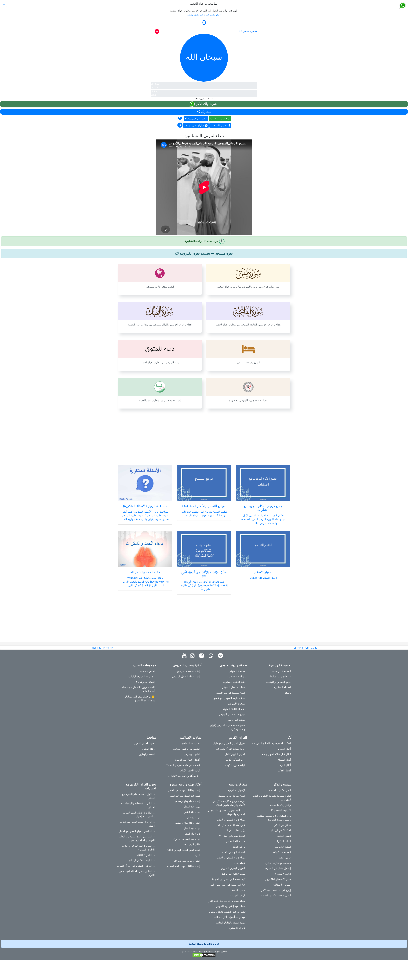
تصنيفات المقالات (191, 743)
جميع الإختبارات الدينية (233, 873)
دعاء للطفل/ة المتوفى (233, 709)
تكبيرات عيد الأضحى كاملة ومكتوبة (226, 911)
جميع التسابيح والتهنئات (278, 681)
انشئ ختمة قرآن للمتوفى (232, 714)
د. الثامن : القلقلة (145, 855)
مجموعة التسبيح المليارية (141, 676)
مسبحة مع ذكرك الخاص (278, 863)
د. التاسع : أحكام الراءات (142, 860)
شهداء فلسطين (237, 928)
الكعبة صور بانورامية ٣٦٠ (232, 835)
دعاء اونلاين (148, 748)
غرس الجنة (285, 857)
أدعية (197, 855)
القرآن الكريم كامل (235, 754)
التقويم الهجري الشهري (233, 868)
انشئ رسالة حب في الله (187, 860)
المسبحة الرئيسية (281, 671)
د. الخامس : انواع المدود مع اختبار (137, 831)
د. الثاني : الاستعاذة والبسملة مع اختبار (138, 805)
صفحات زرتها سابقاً (280, 676)
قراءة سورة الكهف (235, 765)
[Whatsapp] (212, 655)
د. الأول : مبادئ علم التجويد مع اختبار (138, 795)
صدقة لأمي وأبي (236, 719)
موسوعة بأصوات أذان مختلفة (229, 917)
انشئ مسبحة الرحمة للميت (230, 692)
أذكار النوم (285, 765)
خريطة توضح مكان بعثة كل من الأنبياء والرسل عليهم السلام (228, 803)
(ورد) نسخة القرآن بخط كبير (230, 748)
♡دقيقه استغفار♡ (281, 810)
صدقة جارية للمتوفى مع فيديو (229, 698)
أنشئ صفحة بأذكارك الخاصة (276, 895)
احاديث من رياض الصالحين (186, 748)
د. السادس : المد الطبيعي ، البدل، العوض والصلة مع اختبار (137, 838)
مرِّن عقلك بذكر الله (234, 830)
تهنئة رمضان (193, 817)
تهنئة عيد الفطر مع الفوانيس (185, 795)
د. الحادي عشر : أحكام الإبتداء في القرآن (137, 873)
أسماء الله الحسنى (235, 841)
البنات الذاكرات (283, 841)
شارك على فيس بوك (196, 118)
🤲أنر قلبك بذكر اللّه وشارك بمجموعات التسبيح (140, 698)
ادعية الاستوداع (283, 873)
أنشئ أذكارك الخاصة (280, 790)
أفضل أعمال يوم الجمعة (187, 759)
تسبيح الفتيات (284, 835)
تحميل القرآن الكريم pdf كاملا (229, 743)
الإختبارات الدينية (236, 790)
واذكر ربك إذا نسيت (280, 805)
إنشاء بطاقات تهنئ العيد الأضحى (183, 866)
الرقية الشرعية (237, 895)
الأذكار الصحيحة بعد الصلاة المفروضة (271, 743)
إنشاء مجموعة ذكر (145, 681)
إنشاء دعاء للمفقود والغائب (231, 819)
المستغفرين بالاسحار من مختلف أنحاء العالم (137, 689)
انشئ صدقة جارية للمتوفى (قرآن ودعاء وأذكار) (227, 727)
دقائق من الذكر (283, 825)
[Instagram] (193, 655)
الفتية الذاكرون (283, 846)
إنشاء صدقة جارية (235, 676)
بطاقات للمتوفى (236, 703)
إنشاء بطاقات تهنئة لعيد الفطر (184, 790)
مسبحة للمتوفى (237, 671)
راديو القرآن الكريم (235, 759)
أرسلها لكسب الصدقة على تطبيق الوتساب (204, 15)
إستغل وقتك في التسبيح (278, 868)
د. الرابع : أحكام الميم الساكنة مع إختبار (137, 823)
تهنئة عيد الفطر (192, 806)
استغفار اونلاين (147, 754)
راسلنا (287, 692)
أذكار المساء (284, 759)
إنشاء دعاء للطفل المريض (186, 676)
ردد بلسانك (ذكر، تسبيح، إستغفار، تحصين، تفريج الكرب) (273, 817)
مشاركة (205, 112)
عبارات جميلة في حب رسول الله (227, 884)
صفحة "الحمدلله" (282, 884)
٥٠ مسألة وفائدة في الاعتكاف (184, 775)
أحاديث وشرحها (192, 754)
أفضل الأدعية (238, 890)
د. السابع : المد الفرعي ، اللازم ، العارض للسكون (138, 847)
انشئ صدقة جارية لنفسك (231, 795)
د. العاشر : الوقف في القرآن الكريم (136, 865)
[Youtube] (185, 655)
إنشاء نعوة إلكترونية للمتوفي (230, 906)
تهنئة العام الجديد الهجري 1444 (183, 849)
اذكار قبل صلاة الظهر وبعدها (276, 754)
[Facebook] (202, 655)
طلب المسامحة (191, 844)
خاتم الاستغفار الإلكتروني (277, 879)
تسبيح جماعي (147, 671)
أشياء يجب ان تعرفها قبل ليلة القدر (226, 900)
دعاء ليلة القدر (192, 812)
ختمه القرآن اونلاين (144, 743)
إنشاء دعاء (239, 863)
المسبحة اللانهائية (282, 852)
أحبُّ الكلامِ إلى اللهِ (280, 830)
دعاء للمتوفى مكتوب (234, 681)
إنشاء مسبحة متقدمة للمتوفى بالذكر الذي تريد (271, 797)
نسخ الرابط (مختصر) (220, 118)
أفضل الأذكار (284, 770)
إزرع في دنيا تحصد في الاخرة (275, 890)
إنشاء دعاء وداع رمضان (187, 801)
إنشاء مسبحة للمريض (188, 671)
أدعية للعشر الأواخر (189, 770)
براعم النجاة (239, 846)
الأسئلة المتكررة (282, 687)
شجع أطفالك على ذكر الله (231, 825)
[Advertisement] (204, 434)
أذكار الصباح (284, 748)
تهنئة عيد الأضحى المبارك (186, 839)
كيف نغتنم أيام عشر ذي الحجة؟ (183, 765)
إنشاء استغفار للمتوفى (233, 687)
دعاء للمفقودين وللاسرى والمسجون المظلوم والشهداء (226, 812)
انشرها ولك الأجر (207, 104)
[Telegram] (221, 655)
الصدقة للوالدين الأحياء (233, 852)
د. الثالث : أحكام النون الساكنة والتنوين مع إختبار (138, 814)
